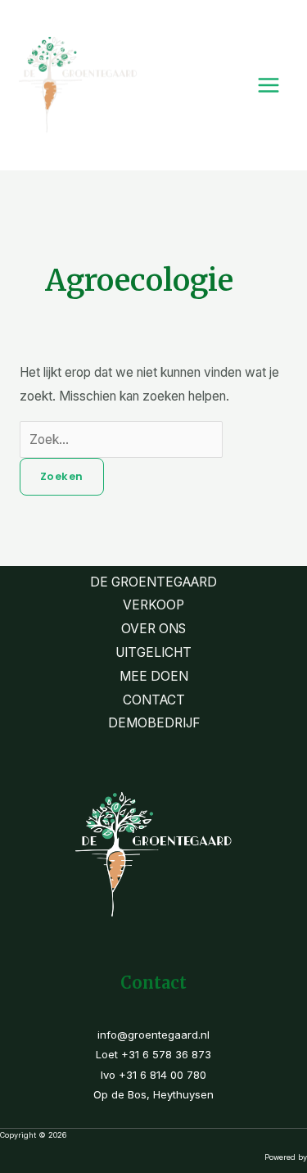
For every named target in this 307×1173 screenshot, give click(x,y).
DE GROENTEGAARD (153, 582)
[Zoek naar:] (121, 439)
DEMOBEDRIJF (154, 723)
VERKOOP (153, 605)
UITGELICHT (153, 652)
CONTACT (154, 700)
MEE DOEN (154, 676)
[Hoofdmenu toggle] (269, 84)
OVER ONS (153, 628)
